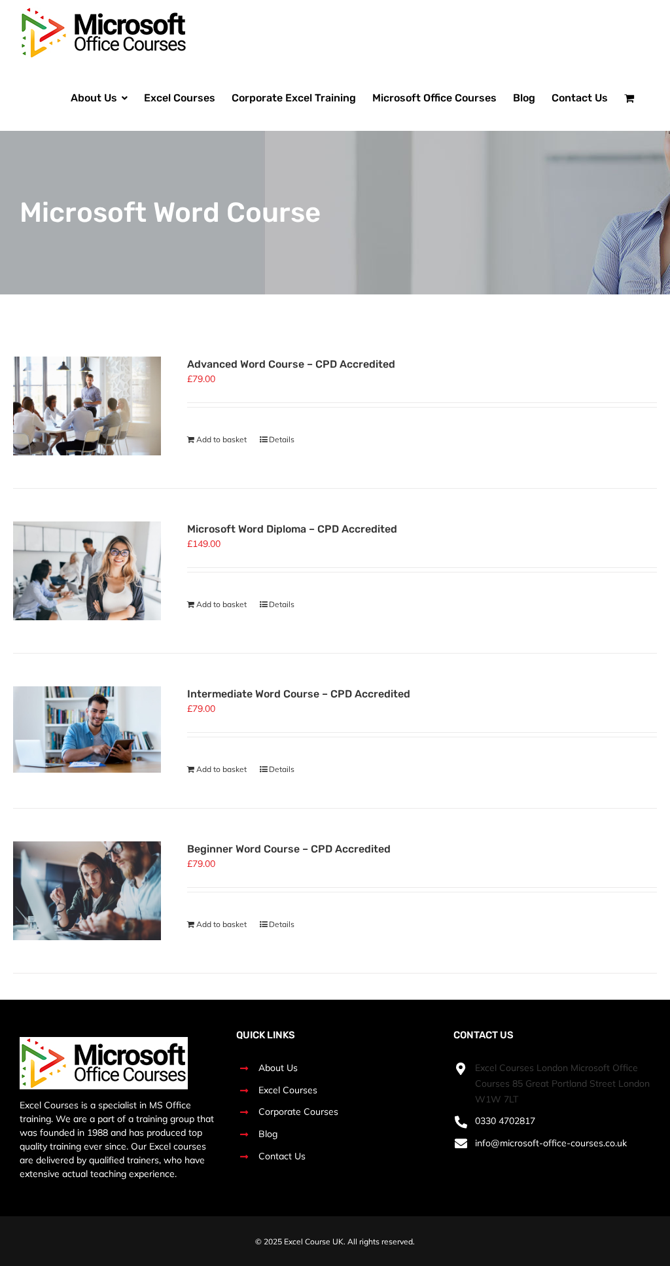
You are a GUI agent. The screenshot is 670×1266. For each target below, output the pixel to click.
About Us (278, 1068)
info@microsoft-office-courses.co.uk (551, 1143)
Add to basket (221, 439)
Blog (267, 1134)
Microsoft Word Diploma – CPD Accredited (292, 529)
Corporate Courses (298, 1111)
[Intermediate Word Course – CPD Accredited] (87, 729)
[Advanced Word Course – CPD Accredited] (87, 406)
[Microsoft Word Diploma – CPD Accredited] (87, 570)
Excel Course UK (314, 1241)
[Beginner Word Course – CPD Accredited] (87, 890)
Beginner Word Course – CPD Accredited (289, 849)
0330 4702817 (505, 1121)
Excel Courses (287, 1090)
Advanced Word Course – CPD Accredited (291, 364)
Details (281, 439)
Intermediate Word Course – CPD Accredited (298, 694)
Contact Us (282, 1156)
